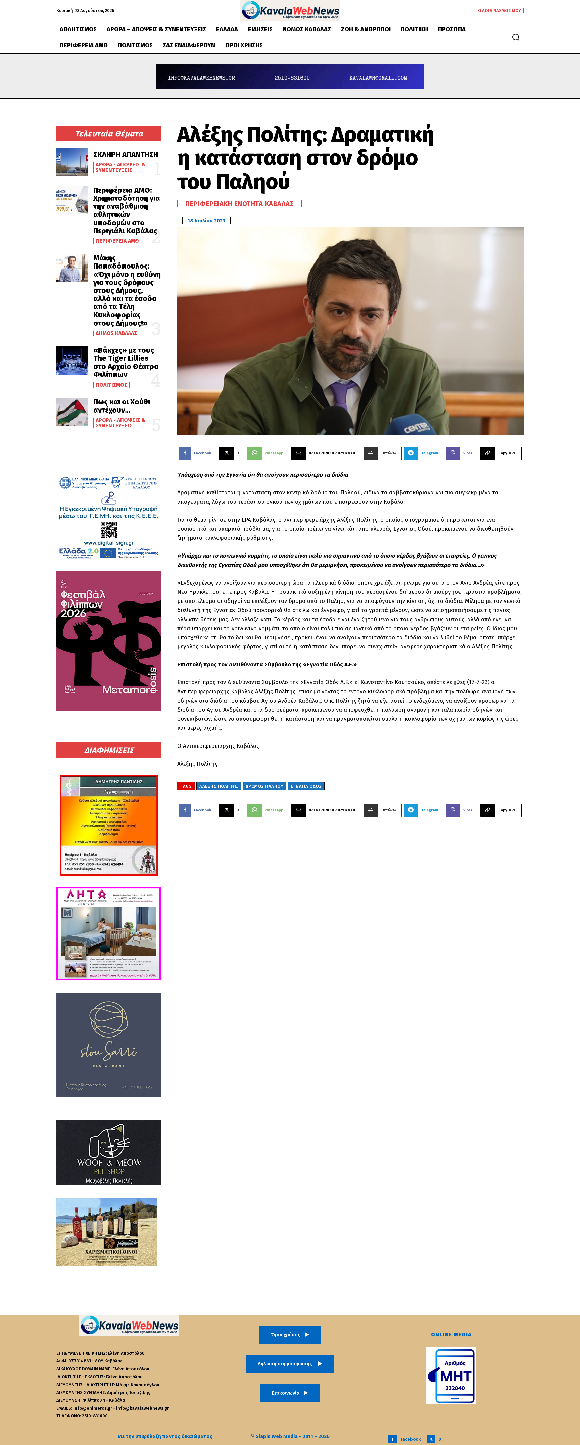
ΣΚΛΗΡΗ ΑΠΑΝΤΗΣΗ (125, 154)
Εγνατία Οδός (306, 786)
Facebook (411, 1439)
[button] (516, 37)
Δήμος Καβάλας (116, 333)
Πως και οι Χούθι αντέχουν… (121, 406)
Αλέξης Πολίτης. (218, 786)
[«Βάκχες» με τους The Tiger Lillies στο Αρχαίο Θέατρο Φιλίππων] (72, 360)
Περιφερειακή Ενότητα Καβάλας (239, 203)
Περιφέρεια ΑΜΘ (117, 241)
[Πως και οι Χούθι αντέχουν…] (72, 412)
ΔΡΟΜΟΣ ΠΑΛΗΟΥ (265, 786)
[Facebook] (392, 1439)
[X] (431, 1439)
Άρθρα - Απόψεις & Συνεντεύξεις (120, 167)
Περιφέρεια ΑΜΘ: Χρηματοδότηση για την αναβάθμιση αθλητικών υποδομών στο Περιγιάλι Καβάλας (126, 210)
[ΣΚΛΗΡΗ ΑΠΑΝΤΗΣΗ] (72, 162)
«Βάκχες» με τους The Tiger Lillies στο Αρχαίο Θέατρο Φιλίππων (126, 362)
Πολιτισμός (111, 385)
